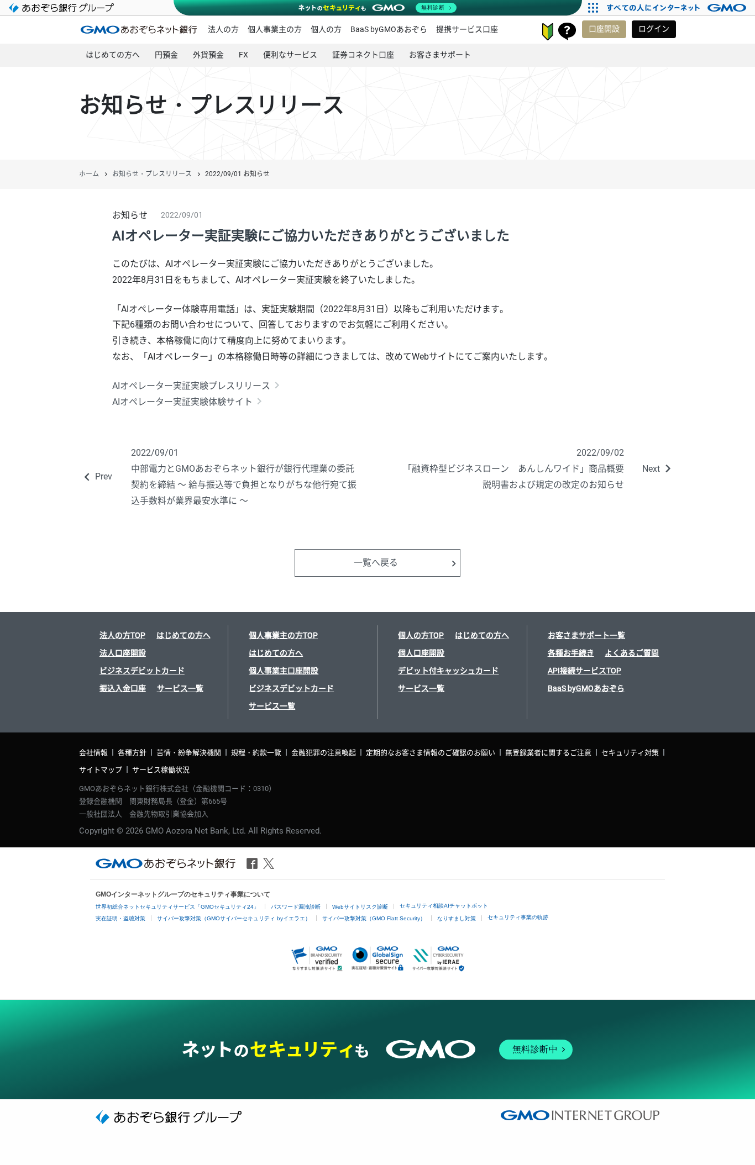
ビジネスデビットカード (142, 670)
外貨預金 (208, 54)
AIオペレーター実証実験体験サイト (182, 402)
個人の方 (326, 29)
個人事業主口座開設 (283, 670)
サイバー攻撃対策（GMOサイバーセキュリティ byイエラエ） (234, 918)
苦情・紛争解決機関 (188, 752)
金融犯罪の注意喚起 (323, 752)
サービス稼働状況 (161, 770)
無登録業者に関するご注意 (548, 752)
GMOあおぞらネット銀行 (138, 29)
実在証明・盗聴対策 (120, 918)
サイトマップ (100, 770)
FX (243, 54)
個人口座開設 (421, 653)
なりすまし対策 (456, 918)
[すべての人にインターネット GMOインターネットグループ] (678, 7)
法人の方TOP (122, 635)
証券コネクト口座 (363, 54)
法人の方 (223, 29)
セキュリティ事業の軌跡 (517, 917)
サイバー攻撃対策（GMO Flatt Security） (374, 918)
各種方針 (132, 752)
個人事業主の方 (275, 29)
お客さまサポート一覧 (586, 635)
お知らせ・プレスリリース (152, 174)
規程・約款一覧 (256, 752)
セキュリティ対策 (630, 752)
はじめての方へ (113, 54)
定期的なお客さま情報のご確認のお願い (430, 752)
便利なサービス (290, 54)
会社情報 (93, 752)
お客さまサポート (567, 31)
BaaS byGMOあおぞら (388, 29)
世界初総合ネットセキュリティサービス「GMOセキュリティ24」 (177, 907)
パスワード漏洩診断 (296, 907)
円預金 (166, 54)
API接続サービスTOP (584, 670)
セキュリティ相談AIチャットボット (444, 906)
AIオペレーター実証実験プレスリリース (191, 386)
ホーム (89, 174)
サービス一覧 (180, 688)
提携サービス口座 (467, 29)
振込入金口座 (122, 688)
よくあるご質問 (632, 653)
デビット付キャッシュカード (448, 670)
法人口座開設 (122, 653)
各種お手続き (571, 653)
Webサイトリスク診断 (360, 907)
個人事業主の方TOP (283, 635)
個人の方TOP (421, 635)
